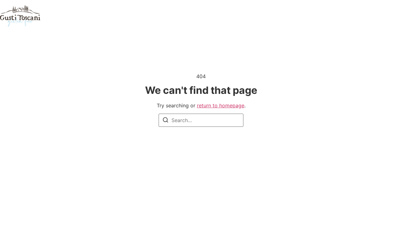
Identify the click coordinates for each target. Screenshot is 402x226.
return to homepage (220, 105)
